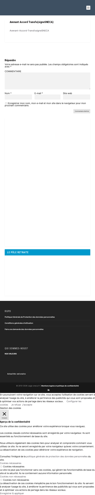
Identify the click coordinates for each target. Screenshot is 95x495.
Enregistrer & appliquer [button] (12, 493)
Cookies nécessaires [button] (10, 463)
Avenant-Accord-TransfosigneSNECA (29, 30)
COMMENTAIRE (13, 71)
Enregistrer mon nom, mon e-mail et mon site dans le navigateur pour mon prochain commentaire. (45, 104)
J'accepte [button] (27, 404)
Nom (8, 93)
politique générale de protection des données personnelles (56, 456)
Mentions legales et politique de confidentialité (60, 386)
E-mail (39, 93)
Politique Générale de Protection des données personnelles (30, 317)
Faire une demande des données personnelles (24, 329)
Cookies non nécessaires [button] (13, 476)
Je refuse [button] (16, 404)
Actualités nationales (16, 374)
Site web (67, 93)
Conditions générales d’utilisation (19, 323)
